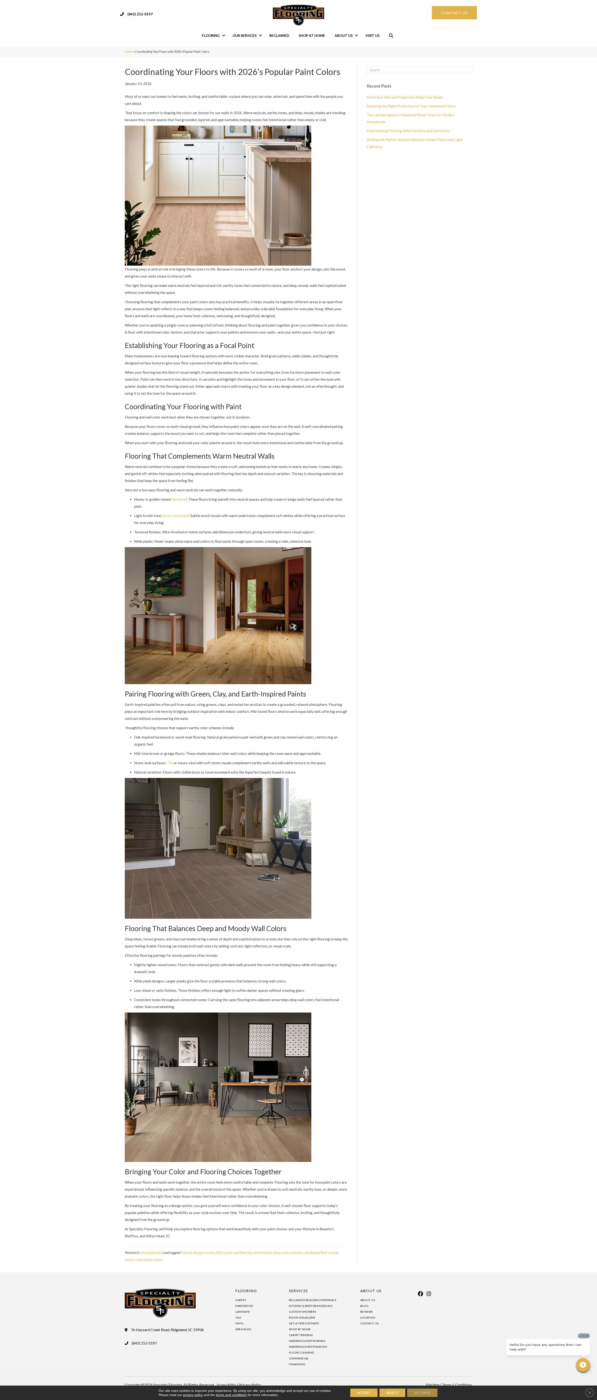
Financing (297, 1364)
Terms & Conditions (457, 1385)
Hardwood (244, 1306)
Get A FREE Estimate (304, 1323)
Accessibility (226, 1385)
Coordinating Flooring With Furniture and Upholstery (408, 131)
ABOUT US (371, 1290)
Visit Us (372, 35)
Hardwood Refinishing (307, 1341)
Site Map (433, 1385)
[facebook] (420, 1294)
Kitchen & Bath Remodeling (311, 1306)
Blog (364, 1306)
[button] (224, 35)
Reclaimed (279, 35)
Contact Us (369, 1323)
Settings (422, 1393)
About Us (344, 35)
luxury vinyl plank (175, 516)
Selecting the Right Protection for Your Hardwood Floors (411, 106)
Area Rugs (243, 1329)
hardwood (179, 499)
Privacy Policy (250, 1385)
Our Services (245, 35)
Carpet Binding (301, 1335)
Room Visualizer (302, 1317)
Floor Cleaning (301, 1352)
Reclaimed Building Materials (312, 1300)
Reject (392, 1393)
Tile (170, 763)
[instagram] (429, 1294)
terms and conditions (231, 1395)
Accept (364, 1393)
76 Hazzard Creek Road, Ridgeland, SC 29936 (167, 1330)
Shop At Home (312, 35)
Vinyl (239, 1323)
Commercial (299, 1358)
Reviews (366, 1311)
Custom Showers (302, 1311)
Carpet (240, 1300)
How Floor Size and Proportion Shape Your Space (405, 97)
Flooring (211, 35)
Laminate (242, 1311)
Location (367, 1317)
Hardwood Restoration (308, 1346)
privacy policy (193, 1395)
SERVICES (298, 1290)
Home (129, 51)
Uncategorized (151, 1252)
